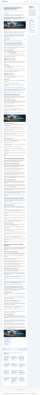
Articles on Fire (6, 339)
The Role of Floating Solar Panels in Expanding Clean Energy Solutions (32, 23)
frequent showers (14, 260)
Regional (17, 374)
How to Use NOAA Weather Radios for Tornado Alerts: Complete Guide (32, 25)
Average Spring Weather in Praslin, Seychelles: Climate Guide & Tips (14, 284)
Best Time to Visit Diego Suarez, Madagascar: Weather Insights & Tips (15, 92)
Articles (12, 360)
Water (16, 360)
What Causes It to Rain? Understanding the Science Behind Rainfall (14, 364)
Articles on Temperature (7, 342)
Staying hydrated (6, 90)
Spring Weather (10, 6)
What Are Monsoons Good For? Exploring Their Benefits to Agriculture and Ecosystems (6, 358)
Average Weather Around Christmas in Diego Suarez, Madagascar (14, 40)
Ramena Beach (12, 297)
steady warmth (7, 47)
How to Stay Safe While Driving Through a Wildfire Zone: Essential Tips (32, 28)
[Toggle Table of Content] (24, 39)
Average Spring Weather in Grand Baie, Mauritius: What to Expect (14, 352)
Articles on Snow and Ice (7, 340)
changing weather (21, 199)
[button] (28, 1)
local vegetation (23, 200)
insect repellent (9, 323)
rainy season (7, 29)
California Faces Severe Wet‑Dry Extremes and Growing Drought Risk (7, 364)
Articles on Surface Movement (8, 341)
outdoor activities (11, 112)
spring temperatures (10, 255)
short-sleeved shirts (23, 316)
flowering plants (12, 233)
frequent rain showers (17, 288)
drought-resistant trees (11, 229)
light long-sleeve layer (16, 317)
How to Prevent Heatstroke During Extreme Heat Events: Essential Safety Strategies (32, 30)
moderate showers (15, 29)
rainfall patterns (9, 161)
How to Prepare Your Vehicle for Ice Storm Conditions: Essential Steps (32, 32)
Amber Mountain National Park (18, 306)
